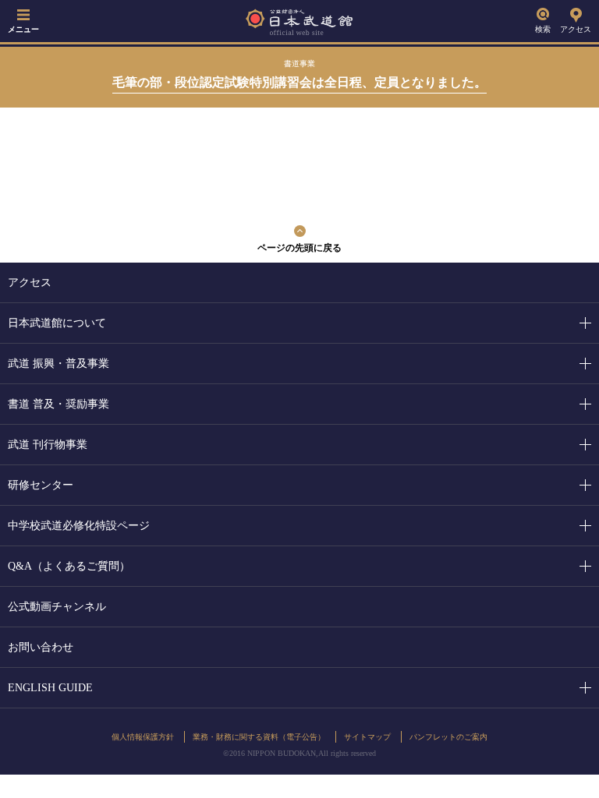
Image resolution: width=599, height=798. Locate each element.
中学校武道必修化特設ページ (79, 525)
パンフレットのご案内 (448, 737)
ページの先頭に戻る (299, 247)
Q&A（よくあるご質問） (69, 566)
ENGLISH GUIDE (50, 688)
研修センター (40, 485)
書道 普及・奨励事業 (58, 404)
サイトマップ (367, 737)
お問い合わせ (40, 647)
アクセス (575, 29)
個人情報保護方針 (143, 737)
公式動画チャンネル (57, 607)
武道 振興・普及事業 (58, 363)
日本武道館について (57, 323)
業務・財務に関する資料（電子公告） (259, 737)
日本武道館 (299, 21)
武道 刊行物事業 (47, 444)
